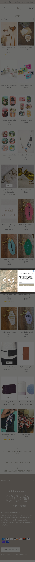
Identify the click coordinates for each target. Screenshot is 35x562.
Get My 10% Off (26, 285)
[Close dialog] (34, 271)
